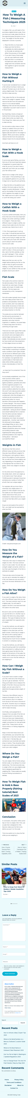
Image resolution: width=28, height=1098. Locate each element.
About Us (20, 1085)
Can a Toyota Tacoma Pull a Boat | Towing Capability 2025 (6, 849)
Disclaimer (8, 1085)
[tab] (12, 903)
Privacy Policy (18, 1079)
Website (5, 961)
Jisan (14, 26)
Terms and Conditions (14, 1082)
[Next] (23, 885)
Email (5, 954)
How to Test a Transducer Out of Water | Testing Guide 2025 (20, 849)
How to (14, 11)
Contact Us (14, 1088)
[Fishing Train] (5, 3)
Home (7, 1079)
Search (4, 1020)
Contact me (18, 1012)
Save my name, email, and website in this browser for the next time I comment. (14, 967)
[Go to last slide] (4, 885)
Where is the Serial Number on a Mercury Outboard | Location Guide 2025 (14, 1041)
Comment (6, 925)
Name (5, 947)
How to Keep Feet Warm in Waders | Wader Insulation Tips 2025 (13, 889)
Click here (8, 1008)
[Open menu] (24, 3)
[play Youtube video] (14, 805)
